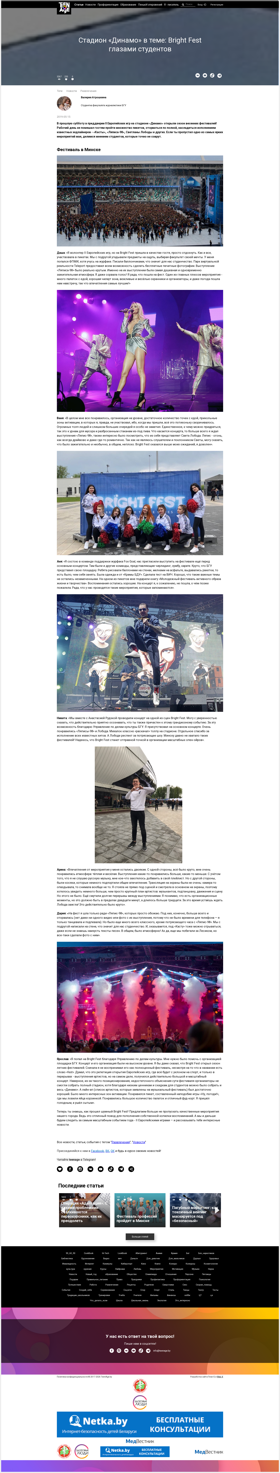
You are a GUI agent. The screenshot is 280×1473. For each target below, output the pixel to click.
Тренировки (104, 1295)
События (66, 1290)
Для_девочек (153, 1258)
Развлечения (88, 90)
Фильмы (154, 1295)
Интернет (89, 1264)
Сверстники (168, 1285)
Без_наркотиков (206, 1253)
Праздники (136, 1279)
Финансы (171, 1295)
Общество (132, 1274)
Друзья (197, 1258)
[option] (84, 1210)
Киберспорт (126, 1264)
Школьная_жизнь (139, 1300)
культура (70, 1269)
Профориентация (181, 1279)
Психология (204, 1279)
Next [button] (217, 1210)
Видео (106, 1258)
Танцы (186, 1290)
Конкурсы (190, 1264)
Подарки (74, 1279)
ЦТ (200, 1295)
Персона (189, 1274)
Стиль (171, 1290)
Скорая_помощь (204, 1285)
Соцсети (128, 1290)
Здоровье (214, 1258)
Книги (157, 1264)
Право (120, 1279)
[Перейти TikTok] (212, 75)
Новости (71, 90)
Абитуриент (141, 1253)
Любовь (137, 1269)
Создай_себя (85, 1290)
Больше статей (140, 1236)
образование (111, 1274)
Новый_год (91, 1274)
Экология (161, 1300)
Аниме (159, 1253)
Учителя (137, 1295)
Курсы (103, 1269)
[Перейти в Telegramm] (219, 75)
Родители (149, 1285)
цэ (211, 1295)
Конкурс (173, 1264)
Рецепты (131, 1285)
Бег (188, 1253)
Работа (93, 1285)
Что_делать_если (98, 1300)
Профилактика (157, 1279)
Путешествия (74, 1285)
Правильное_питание (97, 1279)
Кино (143, 1264)
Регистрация (217, 4)
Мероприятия (156, 1269)
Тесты (215, 1290)
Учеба (122, 1295)
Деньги (134, 1258)
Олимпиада (151, 1274)
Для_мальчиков (176, 1258)
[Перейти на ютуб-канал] (205, 75)
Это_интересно (182, 1300)
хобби (187, 1295)
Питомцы (206, 1274)
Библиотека (67, 1258)
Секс (185, 1285)
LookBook (122, 1253)
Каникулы (107, 1264)
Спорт (157, 1290)
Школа (119, 1300)
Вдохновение (88, 1258)
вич (120, 1258)
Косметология (211, 1264)
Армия (174, 1253)
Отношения (170, 1274)
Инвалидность (69, 1264)
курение (88, 1269)
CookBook (88, 1253)
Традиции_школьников (78, 1295)
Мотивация (177, 1269)
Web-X (220, 1377)
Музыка (195, 1269)
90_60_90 (70, 1253)
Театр (201, 1290)
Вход (200, 4)
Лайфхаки (120, 1269)
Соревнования (108, 1290)
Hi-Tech (105, 1253)
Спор (142, 1290)
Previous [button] (63, 1210)
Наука (211, 1269)
